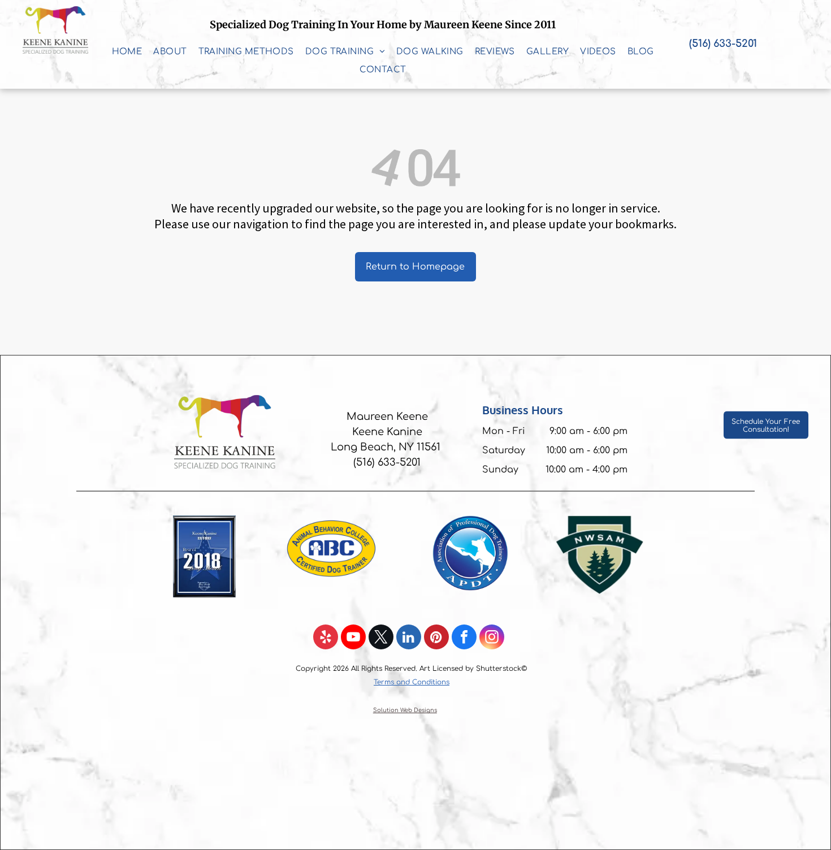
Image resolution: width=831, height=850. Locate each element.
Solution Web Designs (405, 710)
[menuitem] (127, 52)
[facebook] (464, 638)
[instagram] (491, 638)
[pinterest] (436, 638)
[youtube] (353, 638)
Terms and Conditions (411, 682)
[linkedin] (408, 638)
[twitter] (381, 638)
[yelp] (325, 638)
